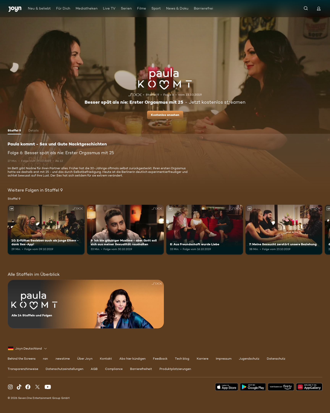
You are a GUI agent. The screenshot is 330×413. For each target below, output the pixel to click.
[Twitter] (37, 387)
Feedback (160, 358)
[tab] (14, 131)
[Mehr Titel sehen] (325, 229)
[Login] (318, 8)
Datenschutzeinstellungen (64, 369)
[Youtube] (47, 387)
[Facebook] (28, 387)
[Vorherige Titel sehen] (5, 229)
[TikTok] (19, 387)
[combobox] (28, 349)
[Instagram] (10, 387)
